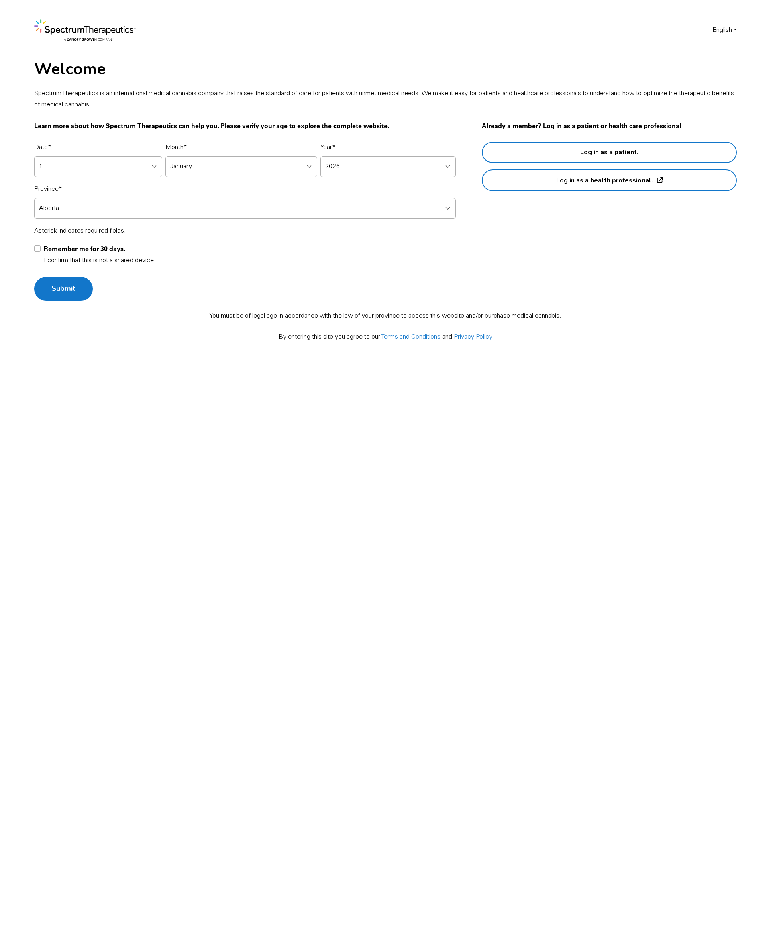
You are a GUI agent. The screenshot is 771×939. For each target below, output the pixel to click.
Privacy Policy (473, 337)
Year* (328, 147)
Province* (48, 189)
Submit (63, 288)
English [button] (722, 30)
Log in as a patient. (609, 152)
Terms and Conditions (411, 337)
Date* (42, 147)
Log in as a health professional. (604, 180)
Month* (176, 147)
